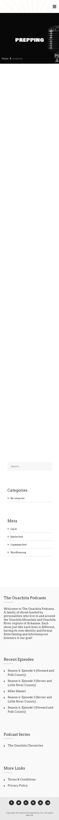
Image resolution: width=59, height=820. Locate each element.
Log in (14, 528)
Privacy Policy (18, 785)
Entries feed (17, 536)
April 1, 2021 (13, 361)
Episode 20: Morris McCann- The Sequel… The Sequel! (27, 119)
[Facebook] (11, 802)
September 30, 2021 (17, 249)
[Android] (40, 802)
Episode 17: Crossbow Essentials (28, 241)
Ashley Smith (37, 133)
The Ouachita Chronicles (25, 745)
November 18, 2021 (16, 133)
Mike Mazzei (17, 691)
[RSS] (25, 802)
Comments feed (19, 544)
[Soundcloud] (47, 802)
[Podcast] (33, 802)
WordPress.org (18, 552)
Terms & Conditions (22, 779)
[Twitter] (18, 802)
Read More (13, 180)
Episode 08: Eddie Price (25, 353)
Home (5, 58)
